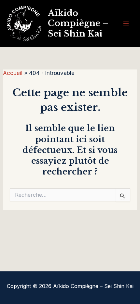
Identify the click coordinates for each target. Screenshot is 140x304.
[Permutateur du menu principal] (126, 23)
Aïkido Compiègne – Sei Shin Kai (78, 23)
